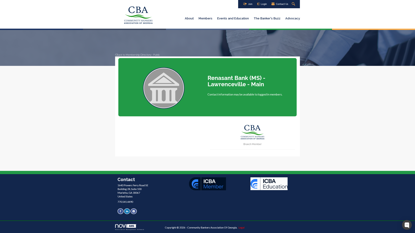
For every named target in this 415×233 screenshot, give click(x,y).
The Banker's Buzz (267, 18)
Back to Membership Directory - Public (138, 54)
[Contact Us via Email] (133, 211)
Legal (241, 227)
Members (205, 18)
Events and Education (233, 18)
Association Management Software (129, 229)
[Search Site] (294, 4)
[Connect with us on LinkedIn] (127, 211)
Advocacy (292, 18)
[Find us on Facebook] (121, 211)
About (189, 18)
